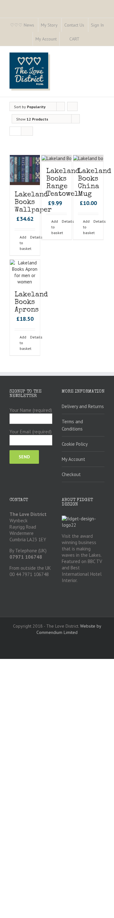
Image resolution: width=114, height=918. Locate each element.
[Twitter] (39, 7)
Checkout (71, 474)
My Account (46, 39)
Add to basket (22, 243)
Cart (74, 39)
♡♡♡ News (22, 25)
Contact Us (74, 25)
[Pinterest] (59, 7)
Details (32, 237)
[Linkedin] (69, 7)
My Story (49, 25)
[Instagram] (49, 7)
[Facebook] (28, 7)
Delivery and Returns (83, 406)
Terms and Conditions (72, 425)
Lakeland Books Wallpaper (33, 203)
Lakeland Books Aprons (31, 303)
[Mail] (79, 7)
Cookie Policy (75, 444)
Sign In (97, 25)
